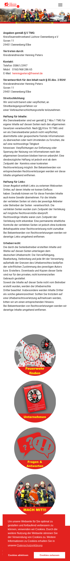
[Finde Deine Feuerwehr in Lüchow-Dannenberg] (35, 355)
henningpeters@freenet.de (27, 73)
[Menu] (60, 5)
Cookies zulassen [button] (49, 555)
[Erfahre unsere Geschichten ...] (35, 495)
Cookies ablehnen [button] (18, 555)
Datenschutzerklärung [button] (29, 545)
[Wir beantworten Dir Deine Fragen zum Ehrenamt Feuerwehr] (35, 448)
